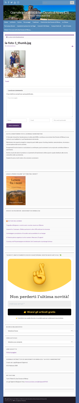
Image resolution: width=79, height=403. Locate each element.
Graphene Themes (21, 400)
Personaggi (27, 22)
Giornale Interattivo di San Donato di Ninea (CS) (39, 12)
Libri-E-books (67, 26)
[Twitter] (12, 2)
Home (6, 22)
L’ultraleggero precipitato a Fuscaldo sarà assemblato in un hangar (26, 233)
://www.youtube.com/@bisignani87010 (36, 382)
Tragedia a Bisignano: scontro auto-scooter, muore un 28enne (24, 225)
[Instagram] (18, 2)
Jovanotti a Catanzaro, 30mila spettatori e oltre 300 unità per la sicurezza (28, 229)
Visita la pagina (11, 352)
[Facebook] (8, 2)
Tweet (7, 81)
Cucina (19, 22)
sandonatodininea (10, 46)
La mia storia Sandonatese (16, 37)
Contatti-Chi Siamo (43, 26)
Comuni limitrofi (56, 26)
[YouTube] (15, 2)
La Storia (12, 22)
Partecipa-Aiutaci (9, 26)
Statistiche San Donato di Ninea (50, 22)
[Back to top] (74, 398)
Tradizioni (35, 22)
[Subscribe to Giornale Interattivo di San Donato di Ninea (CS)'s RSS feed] (6, 2)
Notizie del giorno (15, 221)
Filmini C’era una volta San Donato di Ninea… (17, 30)
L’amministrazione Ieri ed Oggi (26, 26)
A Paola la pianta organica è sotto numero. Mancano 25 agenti (24, 237)
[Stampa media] (72, 46)
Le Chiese (65, 22)
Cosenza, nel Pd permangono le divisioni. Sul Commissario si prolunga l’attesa (29, 241)
